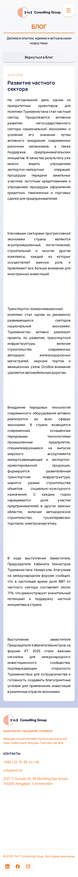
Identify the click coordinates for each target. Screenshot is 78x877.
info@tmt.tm (13, 770)
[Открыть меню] (68, 10)
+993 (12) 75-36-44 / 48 (21, 762)
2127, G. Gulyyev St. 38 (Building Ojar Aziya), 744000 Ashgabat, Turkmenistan (36, 781)
